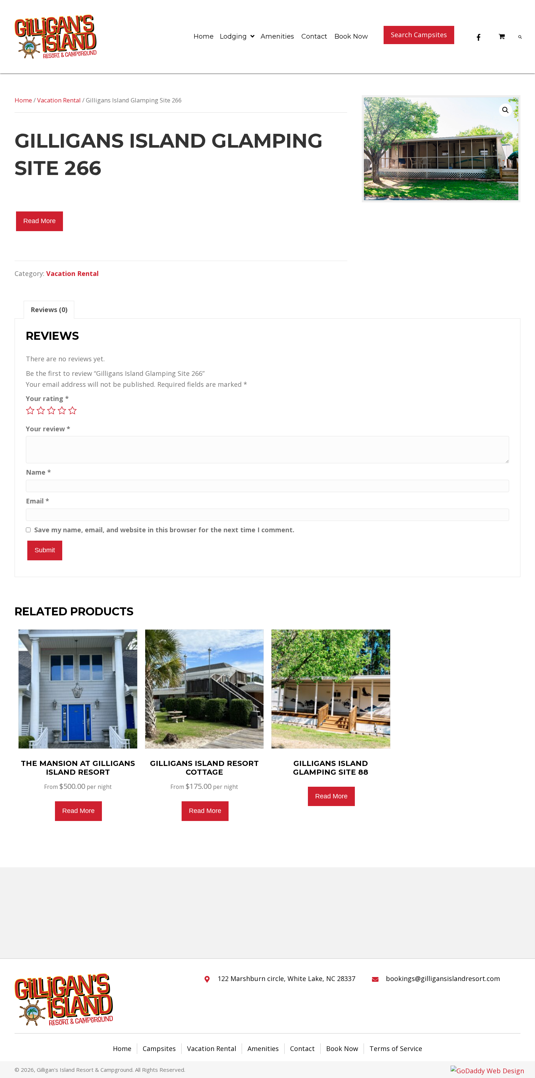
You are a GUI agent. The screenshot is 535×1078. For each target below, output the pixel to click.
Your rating (47, 398)
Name (38, 472)
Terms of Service (395, 1048)
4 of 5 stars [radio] (62, 410)
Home (23, 100)
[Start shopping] (503, 36)
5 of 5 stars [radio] (72, 410)
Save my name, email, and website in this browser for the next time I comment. (164, 529)
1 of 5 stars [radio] (30, 410)
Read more (78, 810)
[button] (419, 35)
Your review (48, 428)
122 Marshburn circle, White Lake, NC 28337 (286, 978)
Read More (39, 221)
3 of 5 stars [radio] (51, 410)
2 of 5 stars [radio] (40, 410)
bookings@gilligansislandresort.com (443, 978)
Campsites (159, 1048)
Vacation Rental (59, 100)
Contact (302, 1048)
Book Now (342, 1048)
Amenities (263, 1048)
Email (37, 501)
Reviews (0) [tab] (49, 309)
